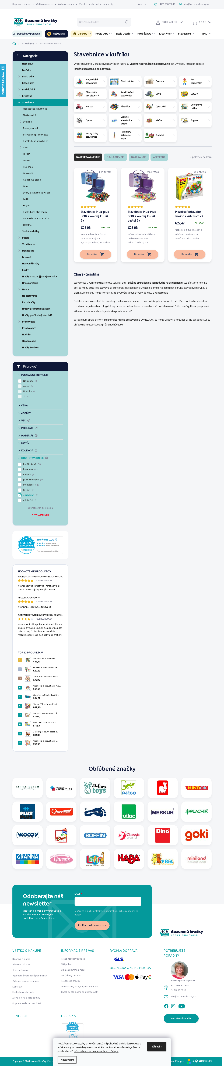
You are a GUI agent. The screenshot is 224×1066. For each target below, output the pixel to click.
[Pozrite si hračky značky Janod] (162, 787)
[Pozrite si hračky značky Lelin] (95, 858)
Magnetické (28, 251)
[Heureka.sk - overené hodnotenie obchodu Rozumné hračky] (40, 545)
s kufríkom (30, 495)
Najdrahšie (138, 157)
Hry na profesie (30, 283)
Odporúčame (29, 341)
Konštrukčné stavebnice (35, 141)
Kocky (25, 270)
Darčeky (26, 70)
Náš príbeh (66, 964)
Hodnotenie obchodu (23, 992)
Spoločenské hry (31, 231)
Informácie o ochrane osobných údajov (96, 1051)
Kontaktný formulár (181, 1018)
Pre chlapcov (29, 328)
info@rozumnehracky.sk (183, 997)
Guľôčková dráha (32, 180)
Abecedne (159, 157)
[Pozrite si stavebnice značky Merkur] (162, 811)
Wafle (26, 199)
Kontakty (17, 987)
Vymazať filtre (41, 515)
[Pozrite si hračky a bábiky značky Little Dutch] (27, 787)
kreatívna (30, 469)
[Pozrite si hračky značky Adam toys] (95, 787)
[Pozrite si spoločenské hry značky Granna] (27, 858)
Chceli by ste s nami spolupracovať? (80, 992)
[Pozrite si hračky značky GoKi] (196, 835)
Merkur (26, 160)
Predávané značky (70, 981)
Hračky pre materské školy (36, 309)
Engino (26, 206)
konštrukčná (32, 464)
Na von (25, 289)
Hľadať (126, 22)
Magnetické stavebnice (35, 109)
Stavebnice (28, 102)
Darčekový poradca (71, 975)
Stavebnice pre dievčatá (35, 135)
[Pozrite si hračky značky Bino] (61, 835)
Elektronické (29, 115)
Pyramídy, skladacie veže (36, 218)
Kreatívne (27, 96)
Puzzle (25, 238)
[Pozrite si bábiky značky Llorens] (61, 858)
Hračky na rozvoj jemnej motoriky (39, 277)
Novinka (29, 391)
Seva (25, 148)
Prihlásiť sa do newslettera (92, 925)
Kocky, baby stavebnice (35, 212)
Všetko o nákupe (44, 4)
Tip (26, 396)
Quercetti (28, 173)
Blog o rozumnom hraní (73, 970)
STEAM (28, 490)
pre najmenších (33, 480)
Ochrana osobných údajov (26, 981)
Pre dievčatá (28, 322)
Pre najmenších (30, 128)
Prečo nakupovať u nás (73, 959)
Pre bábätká (28, 89)
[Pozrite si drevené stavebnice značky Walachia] (196, 811)
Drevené (27, 122)
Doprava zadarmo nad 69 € (26, 1003)
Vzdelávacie (28, 244)
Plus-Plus (28, 167)
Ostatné (27, 225)
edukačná (30, 500)
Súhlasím (157, 1046)
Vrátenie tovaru (66, 4)
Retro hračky (29, 302)
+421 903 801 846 (180, 985)
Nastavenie (67, 1060)
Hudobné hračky (30, 264)
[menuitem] (27, 33)
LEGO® (26, 154)
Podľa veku (28, 77)
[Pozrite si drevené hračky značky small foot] (95, 811)
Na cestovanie (29, 296)
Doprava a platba (21, 4)
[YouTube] (182, 1005)
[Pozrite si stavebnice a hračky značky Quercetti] (61, 811)
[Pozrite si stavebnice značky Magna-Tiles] (61, 787)
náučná (28, 475)
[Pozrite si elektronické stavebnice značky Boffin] (95, 835)
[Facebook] (166, 1005)
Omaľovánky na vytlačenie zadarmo (79, 987)
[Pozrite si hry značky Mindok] (196, 787)
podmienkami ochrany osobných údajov (106, 913)
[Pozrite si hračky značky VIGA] (162, 858)
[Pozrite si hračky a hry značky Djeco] (128, 787)
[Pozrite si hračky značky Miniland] (196, 858)
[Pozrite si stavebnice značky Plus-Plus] (27, 811)
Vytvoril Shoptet (176, 1061)
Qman (26, 186)
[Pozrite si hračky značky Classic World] (129, 835)
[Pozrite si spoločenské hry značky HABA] (129, 858)
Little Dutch (28, 83)
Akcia (27, 386)
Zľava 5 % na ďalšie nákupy (26, 998)
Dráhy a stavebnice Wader (36, 193)
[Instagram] (173, 1005)
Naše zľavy (27, 64)
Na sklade (30, 381)
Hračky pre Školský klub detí (37, 315)
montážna (30, 485)
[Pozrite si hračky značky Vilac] (128, 811)
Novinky (26, 335)
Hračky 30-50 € (30, 347)
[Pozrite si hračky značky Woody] (27, 835)
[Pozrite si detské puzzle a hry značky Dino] (162, 835)
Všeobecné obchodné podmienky (96, 4)
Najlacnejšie (115, 157)
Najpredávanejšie (88, 157)
